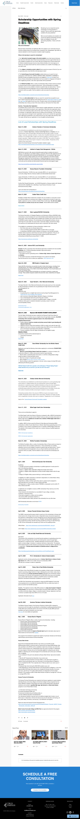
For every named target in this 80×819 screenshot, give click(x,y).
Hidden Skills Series (21, 8)
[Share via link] (27, 717)
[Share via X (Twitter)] (21, 717)
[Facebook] (73, 812)
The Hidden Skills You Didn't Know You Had (40, 742)
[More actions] (61, 16)
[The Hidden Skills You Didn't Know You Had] (40, 735)
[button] (38, 2)
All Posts (14, 8)
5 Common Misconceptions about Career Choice (59, 742)
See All (66, 727)
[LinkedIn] (70, 812)
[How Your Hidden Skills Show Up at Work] (21, 735)
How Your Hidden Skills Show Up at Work (20, 742)
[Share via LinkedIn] (24, 717)
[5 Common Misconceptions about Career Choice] (59, 735)
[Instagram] (67, 812)
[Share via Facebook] (18, 717)
